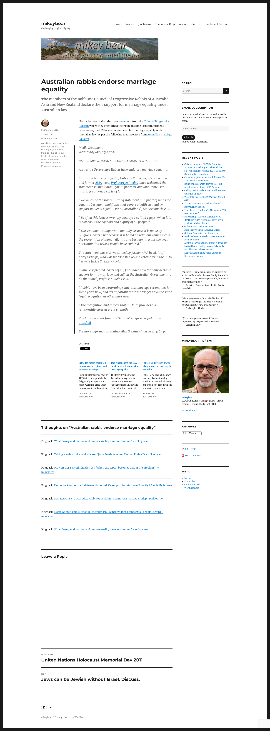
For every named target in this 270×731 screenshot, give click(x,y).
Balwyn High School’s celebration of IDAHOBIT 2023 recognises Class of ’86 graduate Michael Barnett (204, 220)
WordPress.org (191, 488)
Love (55, 138)
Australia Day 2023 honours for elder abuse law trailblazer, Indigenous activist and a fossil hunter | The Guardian (205, 246)
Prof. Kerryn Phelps (124, 183)
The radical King (165, 24)
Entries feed (190, 481)
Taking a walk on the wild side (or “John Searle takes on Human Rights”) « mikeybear (107, 454)
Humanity (46, 138)
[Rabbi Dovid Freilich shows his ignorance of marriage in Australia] (159, 379)
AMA (98, 183)
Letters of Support (217, 24)
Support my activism (138, 24)
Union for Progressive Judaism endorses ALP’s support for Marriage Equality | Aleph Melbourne (113, 485)
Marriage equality (58, 156)
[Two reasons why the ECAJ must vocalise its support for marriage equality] (127, 379)
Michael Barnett (49, 130)
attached (85, 322)
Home (116, 24)
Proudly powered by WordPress (70, 717)
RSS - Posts (190, 449)
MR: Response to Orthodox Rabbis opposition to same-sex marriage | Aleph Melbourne (108, 498)
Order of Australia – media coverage (202, 233)
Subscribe (188, 137)
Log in (187, 478)
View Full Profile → (191, 410)
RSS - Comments (193, 455)
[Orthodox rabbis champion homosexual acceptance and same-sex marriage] (95, 379)
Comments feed (192, 484)
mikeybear (53, 23)
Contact (196, 24)
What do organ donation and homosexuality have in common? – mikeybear (101, 529)
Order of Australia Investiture (198, 226)
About (183, 24)
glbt (54, 149)
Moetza (45, 159)
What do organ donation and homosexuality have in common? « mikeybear (101, 441)
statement (125, 121)
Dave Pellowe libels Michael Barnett (202, 230)
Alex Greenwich (49, 143)
